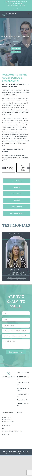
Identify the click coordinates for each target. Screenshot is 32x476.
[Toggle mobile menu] (29, 14)
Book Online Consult (16, 48)
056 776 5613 (18, 3)
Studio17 (27, 453)
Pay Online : (6, 434)
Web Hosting (16, 453)
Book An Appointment (16, 51)
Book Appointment (16, 352)
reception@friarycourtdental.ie (16, 5)
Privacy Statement (8, 453)
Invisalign (26, 123)
